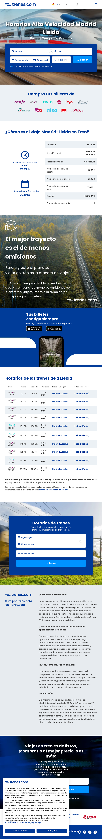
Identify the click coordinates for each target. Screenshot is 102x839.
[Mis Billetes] (68, 4)
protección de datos (69, 798)
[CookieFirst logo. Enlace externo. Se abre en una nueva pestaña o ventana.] (16, 782)
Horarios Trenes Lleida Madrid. (54, 490)
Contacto (76, 815)
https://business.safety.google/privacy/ (23, 822)
